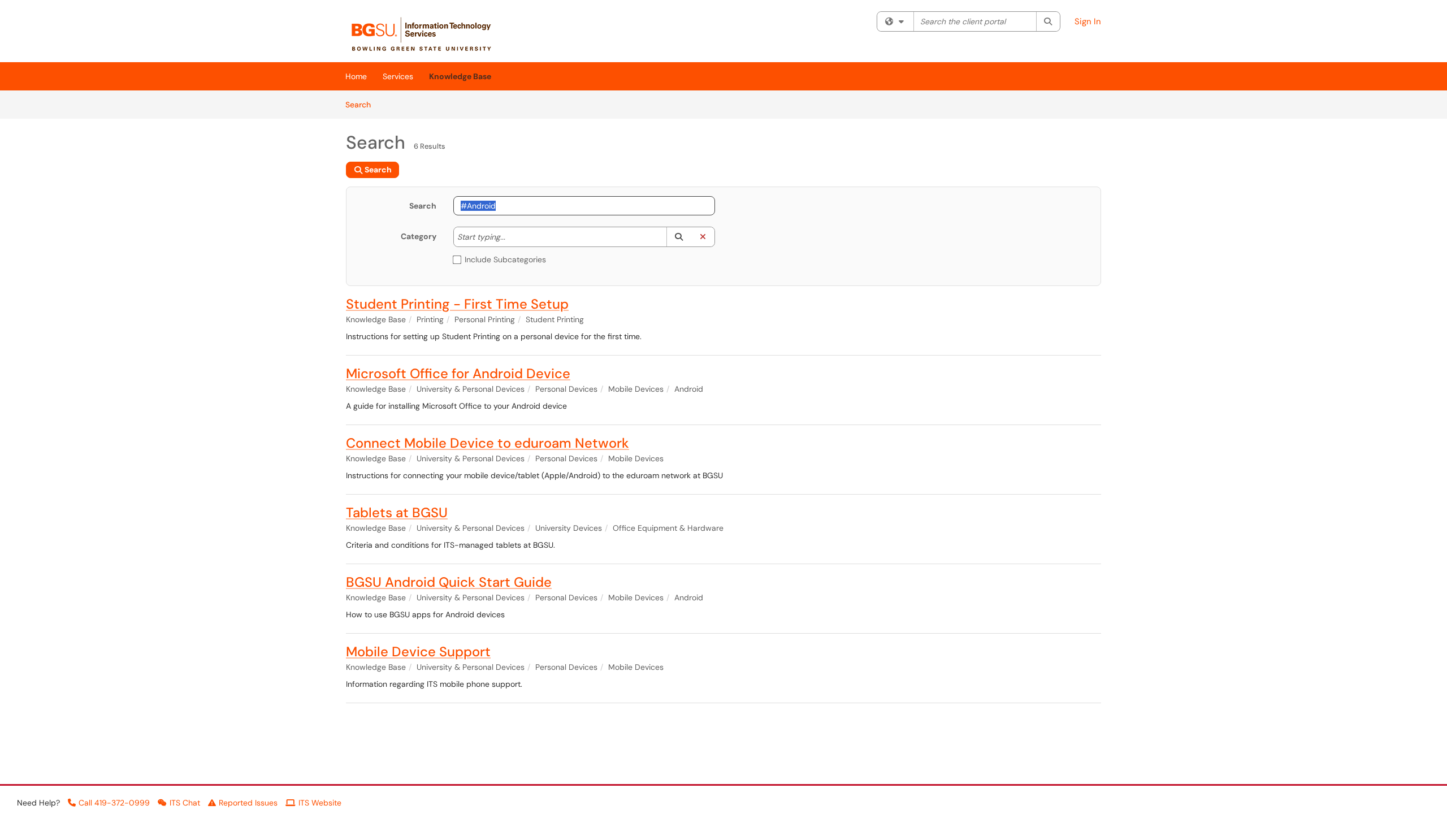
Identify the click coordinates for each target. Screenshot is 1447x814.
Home (356, 76)
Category (418, 236)
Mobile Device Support (418, 651)
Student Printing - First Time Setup (457, 304)
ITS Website (319, 803)
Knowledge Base (460, 76)
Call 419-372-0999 (114, 803)
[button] (678, 236)
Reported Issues (248, 803)
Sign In (1088, 21)
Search (362, 104)
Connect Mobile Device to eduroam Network (487, 443)
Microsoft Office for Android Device (458, 373)
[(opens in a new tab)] (427, 34)
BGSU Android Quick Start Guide (449, 582)
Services (398, 76)
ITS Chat (185, 803)
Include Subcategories (505, 259)
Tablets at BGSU (397, 512)
